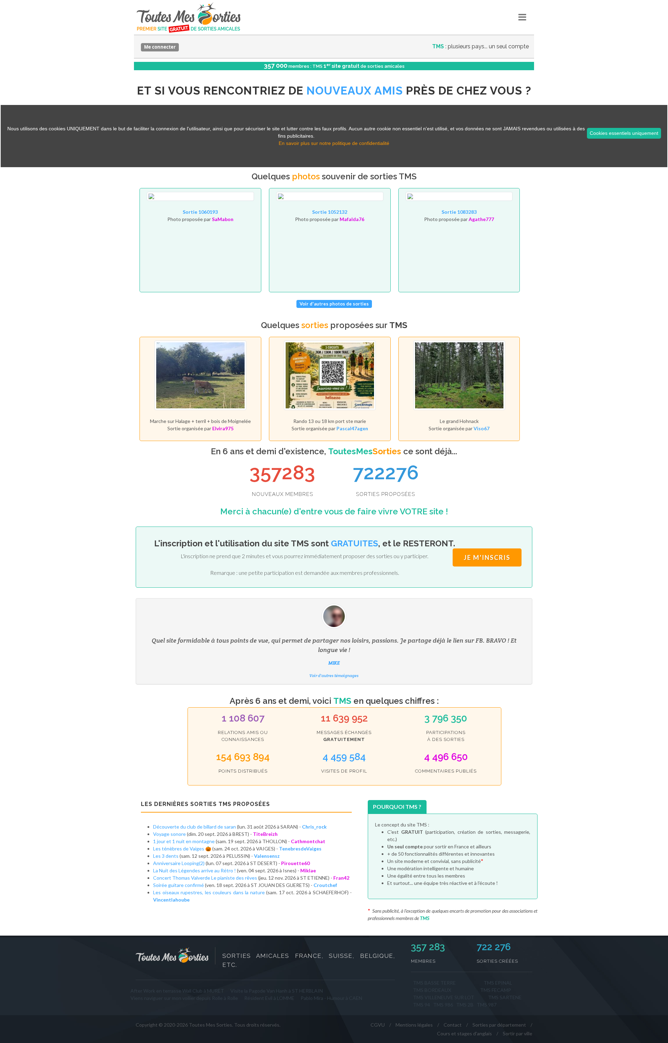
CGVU (378, 1025)
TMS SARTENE (505, 997)
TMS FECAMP (495, 990)
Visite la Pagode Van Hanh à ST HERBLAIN (276, 991)
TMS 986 (443, 1005)
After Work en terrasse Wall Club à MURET (177, 991)
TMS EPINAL (498, 983)
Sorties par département (499, 1025)
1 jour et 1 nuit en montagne (184, 841)
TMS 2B (465, 1005)
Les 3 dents (165, 856)
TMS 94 (421, 1005)
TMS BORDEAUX (432, 990)
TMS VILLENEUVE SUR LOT (443, 997)
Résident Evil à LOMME (269, 998)
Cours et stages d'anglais (464, 1033)
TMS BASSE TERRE (434, 983)
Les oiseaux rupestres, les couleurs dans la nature (209, 892)
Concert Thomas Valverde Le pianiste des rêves (205, 878)
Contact (453, 1025)
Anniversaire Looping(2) (179, 863)
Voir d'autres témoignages (334, 675)
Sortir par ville (517, 1033)
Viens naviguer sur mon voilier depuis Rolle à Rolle (184, 998)
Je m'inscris (487, 557)
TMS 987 (486, 1005)
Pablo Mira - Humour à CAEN (331, 998)
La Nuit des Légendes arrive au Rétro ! (194, 870)
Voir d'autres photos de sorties (334, 304)
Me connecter (160, 47)
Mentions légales (414, 1025)
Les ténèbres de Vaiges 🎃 (182, 848)
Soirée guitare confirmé (179, 885)
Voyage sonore (170, 834)
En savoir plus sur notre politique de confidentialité (334, 143)
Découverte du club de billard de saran (194, 827)
